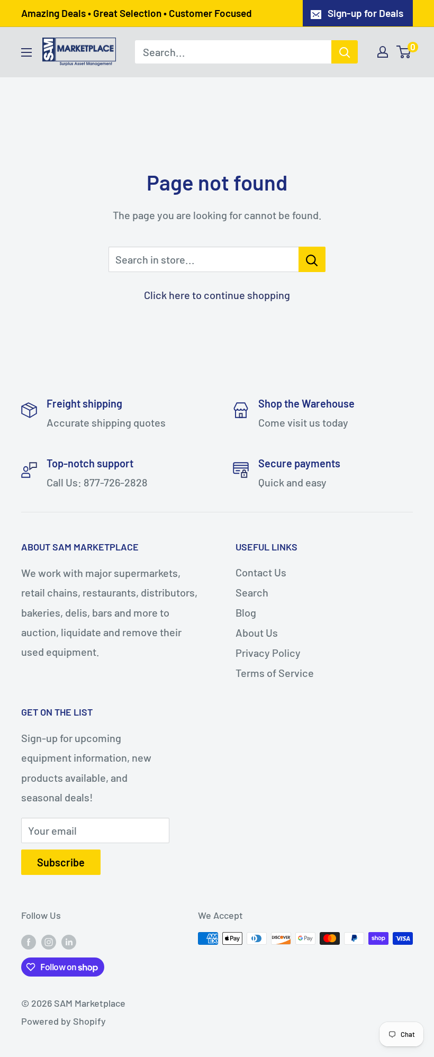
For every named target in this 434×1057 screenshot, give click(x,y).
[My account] (382, 52)
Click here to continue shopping (217, 294)
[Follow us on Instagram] (48, 941)
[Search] (344, 52)
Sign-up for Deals (365, 13)
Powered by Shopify (63, 1021)
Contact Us (261, 572)
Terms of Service (275, 672)
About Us (257, 632)
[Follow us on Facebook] (28, 941)
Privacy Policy (268, 652)
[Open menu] (26, 52)
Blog (246, 612)
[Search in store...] (312, 259)
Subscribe (61, 862)
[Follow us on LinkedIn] (68, 941)
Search (252, 592)
